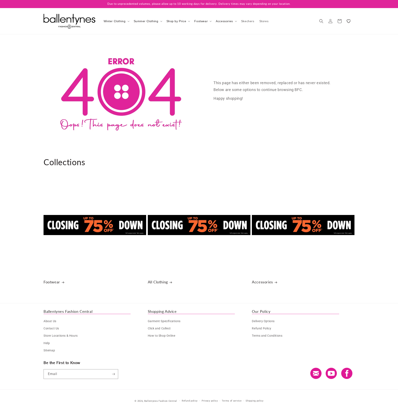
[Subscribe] (113, 374)
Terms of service (231, 400)
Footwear (201, 21)
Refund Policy (261, 328)
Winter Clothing (115, 21)
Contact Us (51, 328)
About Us (50, 321)
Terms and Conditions (267, 335)
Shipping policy (254, 400)
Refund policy (190, 400)
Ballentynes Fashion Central (160, 401)
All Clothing (158, 282)
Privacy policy (210, 400)
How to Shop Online (161, 335)
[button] (116, 21)
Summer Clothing (146, 21)
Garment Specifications (164, 321)
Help (47, 343)
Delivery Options (263, 321)
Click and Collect (159, 328)
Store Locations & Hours (61, 335)
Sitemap (49, 350)
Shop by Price (176, 21)
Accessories (224, 21)
